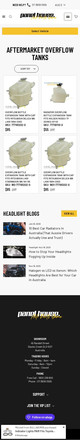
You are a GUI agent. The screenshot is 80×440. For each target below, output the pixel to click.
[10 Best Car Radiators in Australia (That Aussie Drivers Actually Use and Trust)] (14, 228)
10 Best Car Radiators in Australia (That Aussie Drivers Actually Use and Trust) (51, 233)
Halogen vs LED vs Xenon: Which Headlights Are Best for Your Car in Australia (53, 275)
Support (39, 394)
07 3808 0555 (39, 4)
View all (69, 213)
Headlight (33, 247)
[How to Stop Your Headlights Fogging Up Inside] (14, 252)
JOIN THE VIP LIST (39, 405)
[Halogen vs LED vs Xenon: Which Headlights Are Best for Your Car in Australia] (14, 270)
